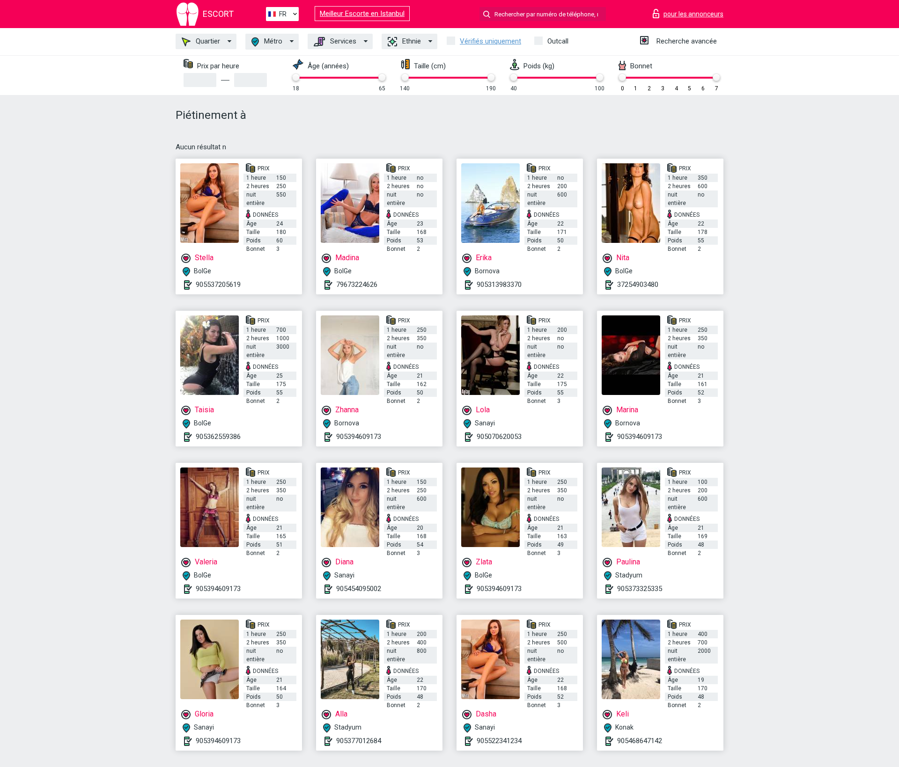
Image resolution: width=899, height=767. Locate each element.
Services (342, 41)
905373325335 (639, 588)
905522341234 (499, 741)
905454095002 (358, 588)
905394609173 (358, 436)
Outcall (557, 41)
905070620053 (499, 436)
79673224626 (356, 284)
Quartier (207, 41)
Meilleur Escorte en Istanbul (362, 13)
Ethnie (410, 41)
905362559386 (218, 436)
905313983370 (499, 284)
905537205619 (218, 284)
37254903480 (637, 284)
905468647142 (639, 741)
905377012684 (358, 741)
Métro (272, 41)
